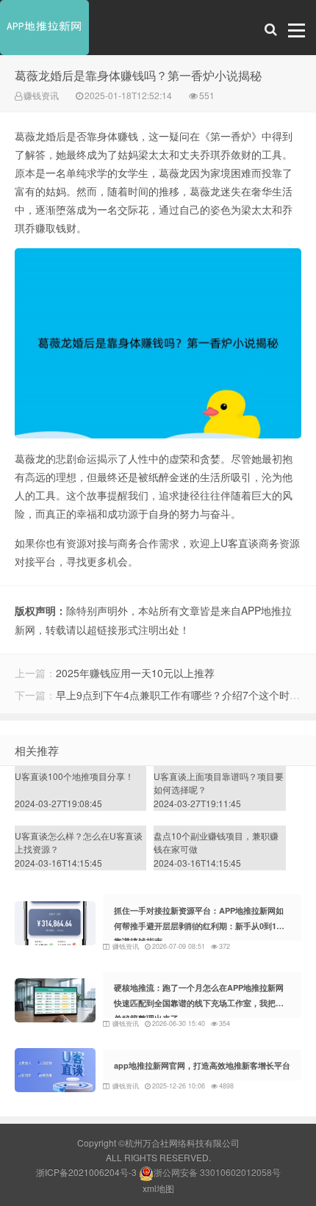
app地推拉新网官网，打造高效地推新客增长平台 (202, 1065)
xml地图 (158, 1188)
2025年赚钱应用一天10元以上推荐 (135, 672)
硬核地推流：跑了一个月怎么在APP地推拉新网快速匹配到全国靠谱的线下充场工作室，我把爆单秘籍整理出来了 (199, 1003)
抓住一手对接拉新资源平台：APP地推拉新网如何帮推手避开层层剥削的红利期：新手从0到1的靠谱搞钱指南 (199, 926)
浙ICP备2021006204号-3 (86, 1172)
